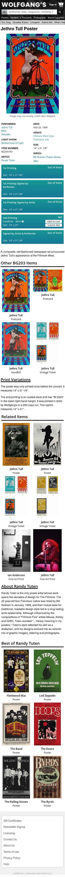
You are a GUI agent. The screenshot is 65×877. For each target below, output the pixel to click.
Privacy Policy (12, 858)
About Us (9, 845)
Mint (18, 221)
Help (6, 864)
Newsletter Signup (14, 827)
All (4, 12)
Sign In (53, 4)
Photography (40, 17)
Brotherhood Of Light (12, 143)
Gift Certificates (13, 821)
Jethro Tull (6, 127)
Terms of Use (11, 852)
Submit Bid (47, 22)
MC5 (3, 130)
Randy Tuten (8, 160)
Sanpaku (6, 134)
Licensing (9, 833)
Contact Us (10, 839)
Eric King (6, 22)
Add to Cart (53, 221)
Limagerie (35, 22)
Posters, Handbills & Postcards (16, 17)
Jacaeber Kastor (20, 22)
